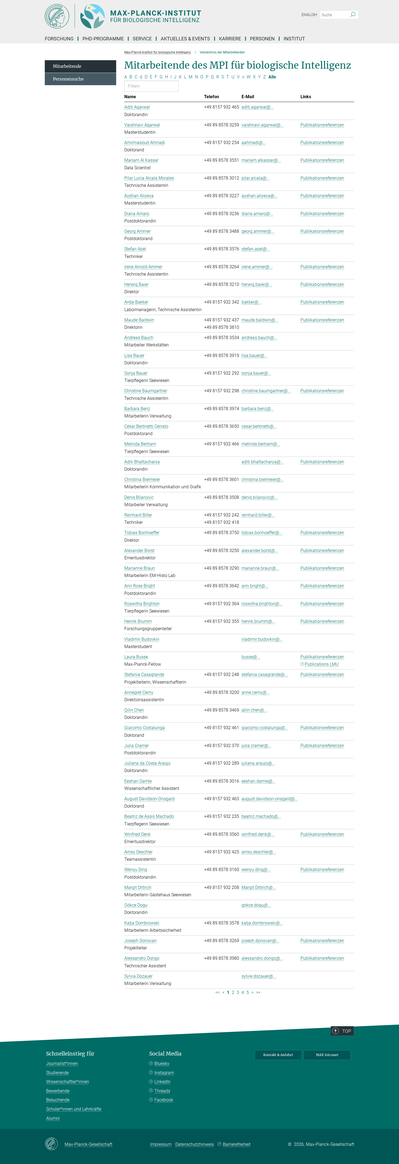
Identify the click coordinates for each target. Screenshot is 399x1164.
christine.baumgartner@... (266, 390)
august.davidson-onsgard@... (270, 798)
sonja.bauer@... (256, 373)
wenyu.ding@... (256, 869)
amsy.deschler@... (259, 851)
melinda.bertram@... (261, 444)
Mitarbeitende (67, 66)
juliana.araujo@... (258, 763)
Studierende (57, 1072)
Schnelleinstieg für (70, 1054)
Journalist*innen (62, 1063)
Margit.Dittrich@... (259, 887)
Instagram (164, 1072)
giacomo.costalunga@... (265, 727)
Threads (162, 1090)
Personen (262, 39)
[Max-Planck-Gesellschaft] (55, 1144)
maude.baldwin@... (260, 320)
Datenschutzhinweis (194, 1144)
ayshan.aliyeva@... (260, 195)
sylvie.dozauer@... (259, 976)
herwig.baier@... (257, 284)
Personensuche (68, 79)
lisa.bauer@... (255, 355)
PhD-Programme (103, 39)
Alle (272, 76)
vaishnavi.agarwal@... (263, 124)
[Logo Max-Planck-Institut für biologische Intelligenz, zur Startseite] (146, 16)
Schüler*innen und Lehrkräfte (73, 1109)
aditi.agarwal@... (258, 107)
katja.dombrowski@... (262, 923)
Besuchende (57, 1099)
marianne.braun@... (260, 568)
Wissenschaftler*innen (67, 1081)
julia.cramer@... (256, 745)
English (309, 14)
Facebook (163, 1099)
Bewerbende (57, 1090)
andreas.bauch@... (259, 337)
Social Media (165, 1054)
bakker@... (252, 302)
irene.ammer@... (257, 266)
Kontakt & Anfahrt (278, 1055)
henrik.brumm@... (259, 621)
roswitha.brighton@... (262, 603)
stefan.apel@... (256, 248)
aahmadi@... (254, 142)
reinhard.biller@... (258, 515)
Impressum (161, 1144)
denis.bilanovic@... (260, 497)
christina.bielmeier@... (263, 479)
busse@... (251, 656)
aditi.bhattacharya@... (263, 461)
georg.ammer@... (258, 231)
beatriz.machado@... (261, 816)
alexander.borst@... (260, 550)
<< (218, 992)
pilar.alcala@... (256, 178)
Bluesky (161, 1063)
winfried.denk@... (258, 834)
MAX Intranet (327, 1055)
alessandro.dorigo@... (262, 958)
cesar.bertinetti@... (259, 426)
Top (346, 1031)
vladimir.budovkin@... (262, 639)
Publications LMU (322, 664)
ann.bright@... (255, 585)
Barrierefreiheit (237, 1144)
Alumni (53, 1118)
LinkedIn (162, 1081)
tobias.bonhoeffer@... (262, 532)
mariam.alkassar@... (261, 160)
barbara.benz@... (258, 408)
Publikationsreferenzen (322, 124)
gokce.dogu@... (256, 905)
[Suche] (352, 15)
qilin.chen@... (254, 710)
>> (258, 992)
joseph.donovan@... (261, 940)
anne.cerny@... (256, 692)
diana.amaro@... (257, 213)
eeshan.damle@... (259, 781)
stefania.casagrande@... (265, 674)
